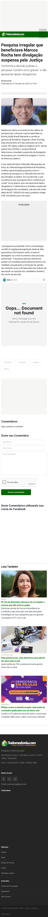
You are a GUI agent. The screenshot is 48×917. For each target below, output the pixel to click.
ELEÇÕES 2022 (5, 704)
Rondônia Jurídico (7, 873)
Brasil (6, 369)
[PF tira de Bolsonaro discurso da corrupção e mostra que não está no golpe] (24, 584)
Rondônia (8, 362)
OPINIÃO (3, 599)
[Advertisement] (24, 396)
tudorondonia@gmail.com (16, 784)
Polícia (3, 868)
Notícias (22, 362)
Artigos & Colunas (7, 863)
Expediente (5, 891)
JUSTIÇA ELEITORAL (7, 655)
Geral (3, 857)
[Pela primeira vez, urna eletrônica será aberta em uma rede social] (24, 640)
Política (36, 362)
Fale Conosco (6, 897)
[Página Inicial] (12, 34)
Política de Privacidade (9, 886)
